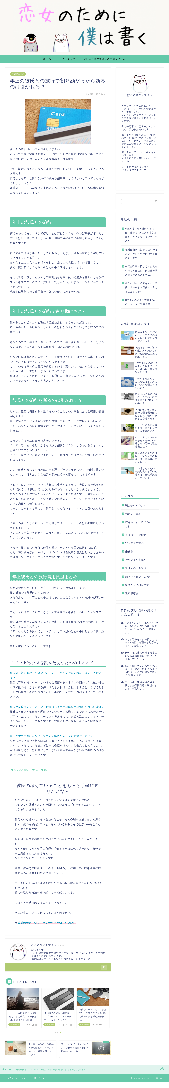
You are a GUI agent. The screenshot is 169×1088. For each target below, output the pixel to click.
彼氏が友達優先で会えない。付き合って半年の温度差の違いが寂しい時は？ (57, 706)
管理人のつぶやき (135, 568)
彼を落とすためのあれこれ (138, 524)
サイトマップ (67, 58)
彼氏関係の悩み (18, 74)
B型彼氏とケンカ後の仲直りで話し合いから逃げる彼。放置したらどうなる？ (142, 626)
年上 (36, 770)
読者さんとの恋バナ (137, 584)
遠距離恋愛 (131, 593)
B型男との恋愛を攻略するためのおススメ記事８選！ (141, 302)
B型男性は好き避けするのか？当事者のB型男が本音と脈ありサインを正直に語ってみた (141, 235)
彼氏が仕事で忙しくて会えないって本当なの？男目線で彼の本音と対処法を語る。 (141, 270)
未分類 (129, 551)
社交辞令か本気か (135, 559)
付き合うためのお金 (20, 770)
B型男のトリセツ (135, 505)
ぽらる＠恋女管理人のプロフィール (105, 58)
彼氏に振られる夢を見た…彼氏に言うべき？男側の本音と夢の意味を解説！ (141, 287)
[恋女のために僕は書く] (84, 51)
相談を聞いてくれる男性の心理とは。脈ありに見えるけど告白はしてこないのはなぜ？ (141, 669)
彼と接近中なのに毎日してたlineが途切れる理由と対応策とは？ (142, 642)
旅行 (45, 770)
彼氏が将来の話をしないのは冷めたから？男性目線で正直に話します (141, 253)
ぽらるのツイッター (135, 169)
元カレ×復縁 (132, 513)
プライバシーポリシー (17, 1078)
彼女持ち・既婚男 (135, 534)
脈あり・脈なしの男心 (138, 576)
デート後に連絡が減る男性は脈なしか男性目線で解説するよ (141, 655)
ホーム (47, 58)
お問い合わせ (38, 1078)
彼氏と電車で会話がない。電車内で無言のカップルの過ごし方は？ (51, 736)
